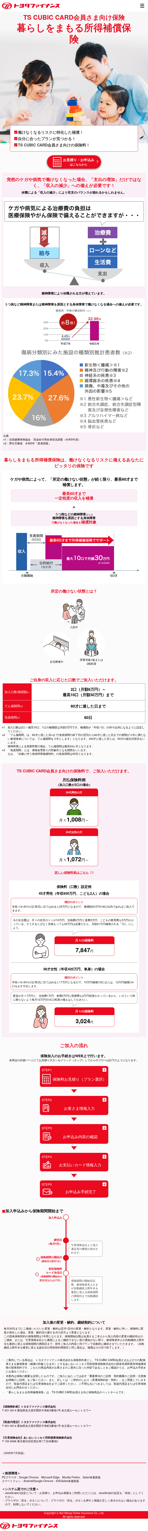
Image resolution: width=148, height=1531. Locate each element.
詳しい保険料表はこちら (72, 872)
